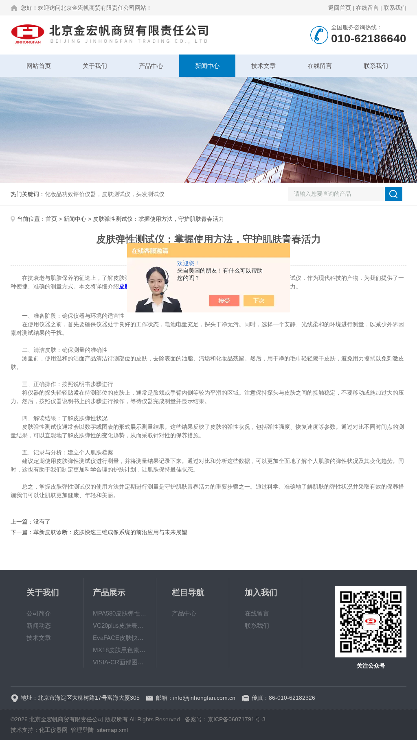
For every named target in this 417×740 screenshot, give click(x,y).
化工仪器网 (53, 730)
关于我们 (95, 65)
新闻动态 (38, 625)
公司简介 (38, 613)
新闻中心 (207, 65)
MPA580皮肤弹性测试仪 (119, 613)
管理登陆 (82, 730)
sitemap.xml (112, 730)
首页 (51, 219)
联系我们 (395, 7)
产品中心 (151, 65)
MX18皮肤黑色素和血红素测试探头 (119, 649)
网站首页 (38, 65)
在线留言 (367, 7)
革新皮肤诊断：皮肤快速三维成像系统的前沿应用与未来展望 (110, 532)
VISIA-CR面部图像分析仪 (119, 662)
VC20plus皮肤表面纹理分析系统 (119, 625)
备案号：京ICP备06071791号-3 (225, 719)
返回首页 (339, 7)
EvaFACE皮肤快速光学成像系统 (119, 637)
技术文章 (263, 65)
